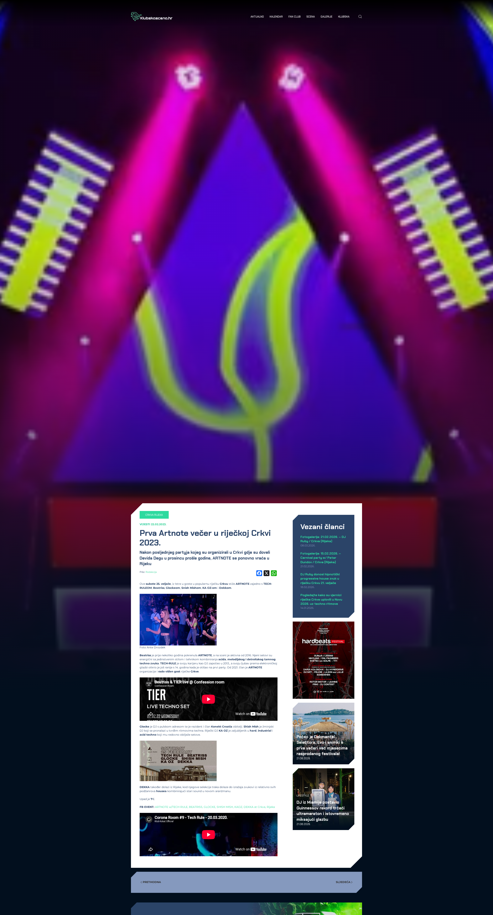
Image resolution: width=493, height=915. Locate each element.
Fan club (294, 16)
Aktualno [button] (257, 16)
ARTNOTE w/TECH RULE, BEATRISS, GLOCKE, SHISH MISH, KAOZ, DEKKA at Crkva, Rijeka (215, 807)
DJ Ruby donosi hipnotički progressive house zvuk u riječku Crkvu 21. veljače (320, 578)
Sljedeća (343, 882)
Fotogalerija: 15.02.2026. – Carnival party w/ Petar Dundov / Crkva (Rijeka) (320, 557)
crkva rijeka (154, 515)
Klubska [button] (344, 16)
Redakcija (151, 572)
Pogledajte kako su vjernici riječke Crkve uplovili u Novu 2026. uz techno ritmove (321, 599)
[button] (360, 17)
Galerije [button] (326, 16)
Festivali (302, 730)
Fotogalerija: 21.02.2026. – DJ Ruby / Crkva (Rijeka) (323, 539)
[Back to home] (151, 17)
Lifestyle (303, 795)
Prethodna (152, 882)
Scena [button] (310, 16)
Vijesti (145, 524)
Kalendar (276, 16)
